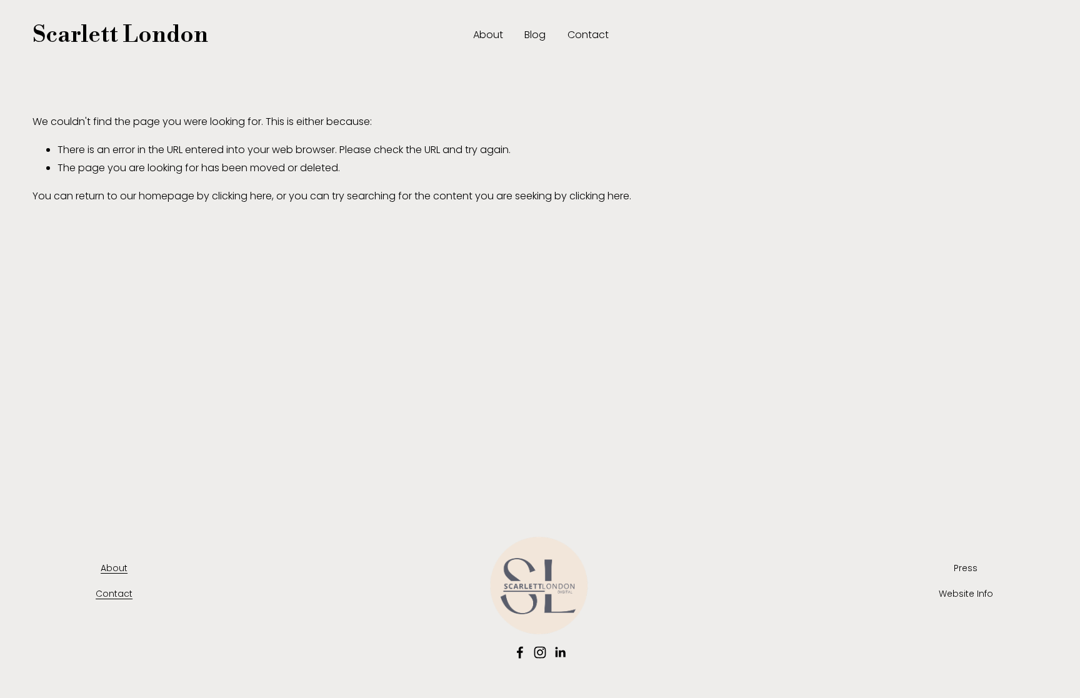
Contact (588, 34)
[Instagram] (540, 652)
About (488, 34)
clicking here (242, 196)
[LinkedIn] (560, 652)
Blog (535, 34)
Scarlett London (120, 35)
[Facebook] (520, 652)
